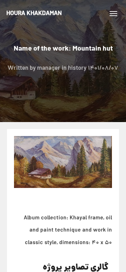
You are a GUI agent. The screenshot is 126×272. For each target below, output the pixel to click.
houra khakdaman (34, 13)
